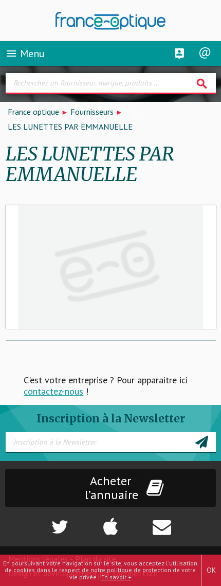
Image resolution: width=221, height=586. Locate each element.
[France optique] (111, 21)
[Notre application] (110, 521)
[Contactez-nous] (184, 521)
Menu (25, 53)
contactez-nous (53, 391)
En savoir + (116, 577)
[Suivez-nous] (37, 521)
